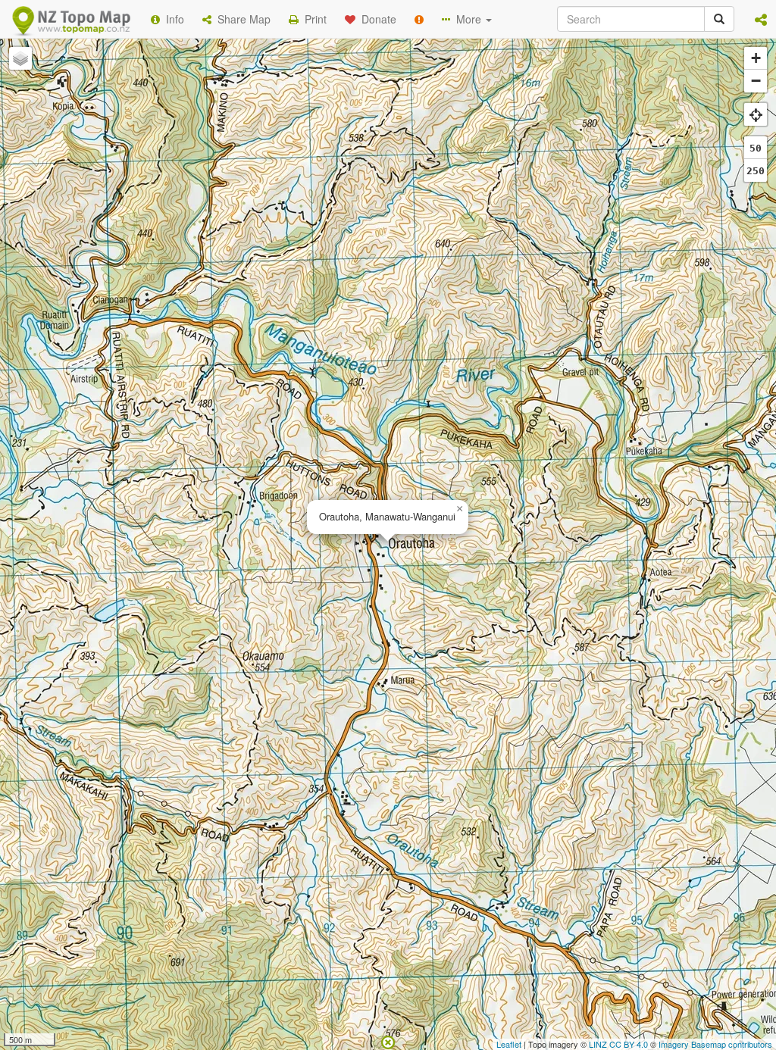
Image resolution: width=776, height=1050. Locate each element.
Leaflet (508, 1044)
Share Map (241, 19)
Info (172, 19)
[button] (761, 19)
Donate (375, 19)
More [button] (467, 19)
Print (313, 19)
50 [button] (755, 148)
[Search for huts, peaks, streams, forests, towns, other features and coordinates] (719, 19)
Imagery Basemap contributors (715, 1044)
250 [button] (755, 171)
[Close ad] (388, 1041)
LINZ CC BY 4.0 (618, 1044)
